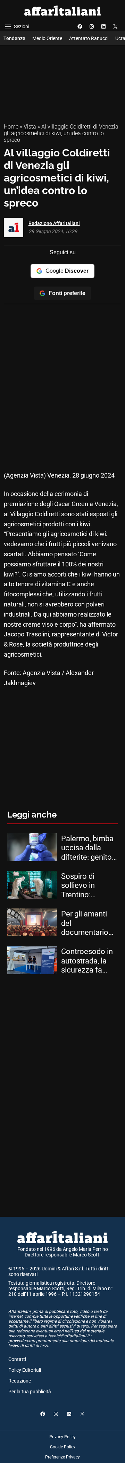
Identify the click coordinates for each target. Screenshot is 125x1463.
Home (11, 126)
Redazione (19, 1381)
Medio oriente (47, 38)
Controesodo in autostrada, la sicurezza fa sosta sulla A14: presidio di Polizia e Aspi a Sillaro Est (87, 961)
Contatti (17, 1359)
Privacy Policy (62, 1436)
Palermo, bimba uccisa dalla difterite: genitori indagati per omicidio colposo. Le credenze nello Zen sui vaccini (88, 848)
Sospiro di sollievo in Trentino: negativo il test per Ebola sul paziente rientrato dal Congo (85, 885)
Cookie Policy (62, 1447)
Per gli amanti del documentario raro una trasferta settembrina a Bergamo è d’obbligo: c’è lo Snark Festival (86, 923)
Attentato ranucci (88, 38)
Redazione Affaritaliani (54, 223)
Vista (30, 126)
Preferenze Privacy (62, 1457)
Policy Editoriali (24, 1370)
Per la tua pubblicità (29, 1391)
